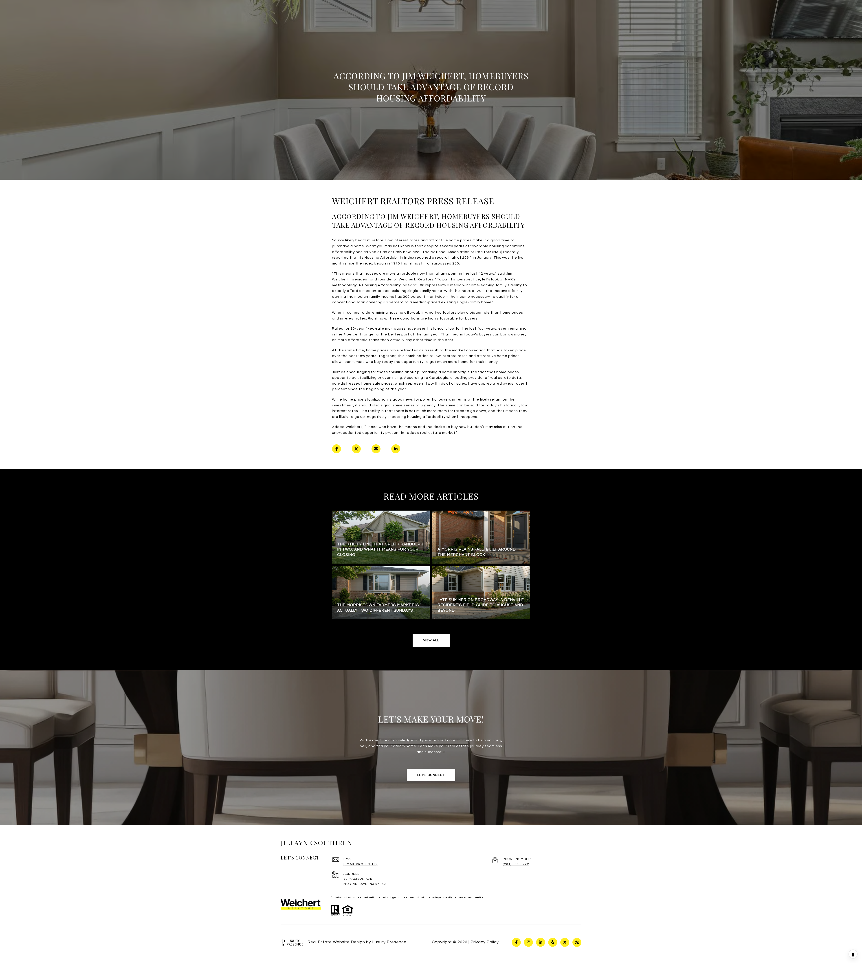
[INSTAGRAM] (528, 942)
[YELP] (552, 942)
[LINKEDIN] (540, 942)
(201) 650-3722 (516, 864)
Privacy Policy (485, 942)
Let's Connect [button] (431, 775)
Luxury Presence (389, 942)
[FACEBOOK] (516, 942)
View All (431, 640)
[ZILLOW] (576, 942)
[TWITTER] (564, 942)
